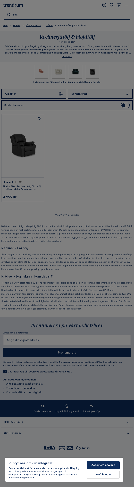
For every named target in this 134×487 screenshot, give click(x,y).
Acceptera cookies (103, 465)
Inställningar (103, 474)
